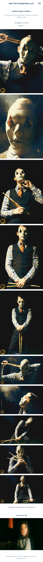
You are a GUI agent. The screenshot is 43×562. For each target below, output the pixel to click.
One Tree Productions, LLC (21, 3)
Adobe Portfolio (17, 556)
